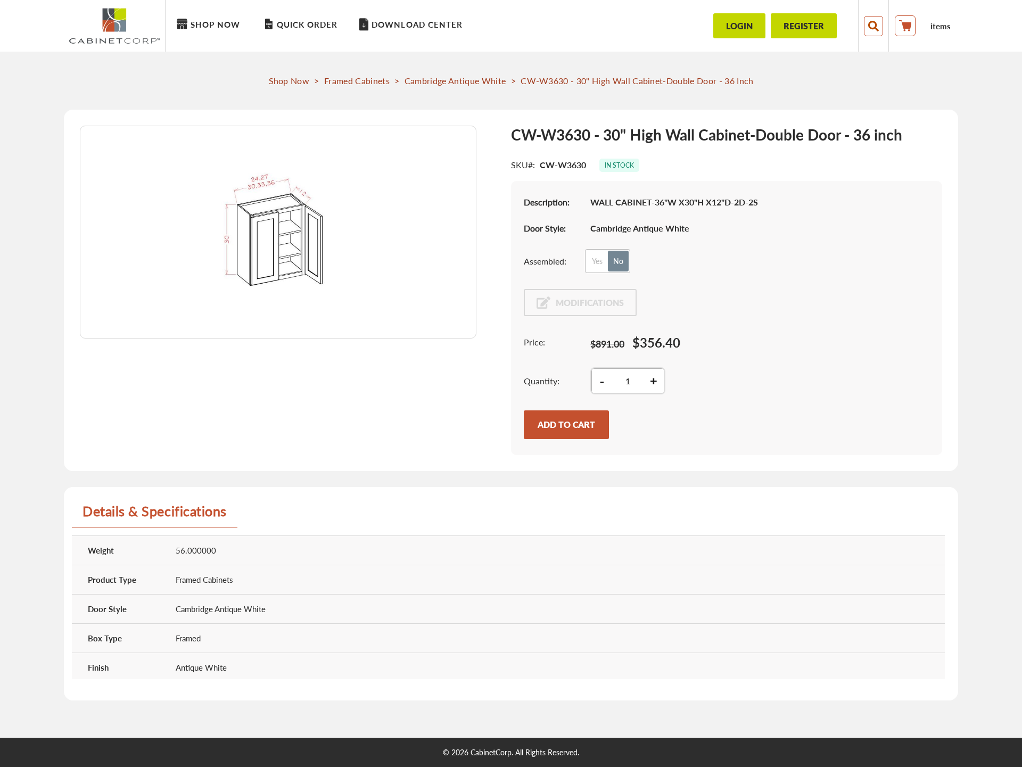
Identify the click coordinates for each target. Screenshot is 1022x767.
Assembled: (545, 261)
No (618, 261)
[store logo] (117, 26)
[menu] (429, 26)
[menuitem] (210, 25)
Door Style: (545, 228)
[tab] (154, 515)
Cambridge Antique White (455, 81)
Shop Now (289, 81)
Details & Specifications (155, 511)
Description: (547, 202)
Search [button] (873, 26)
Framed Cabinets (357, 81)
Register (804, 26)
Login (739, 26)
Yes (597, 261)
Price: (534, 342)
